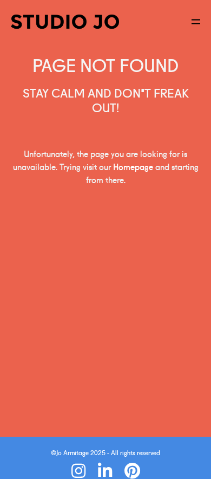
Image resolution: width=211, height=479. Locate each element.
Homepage (133, 166)
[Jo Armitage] (65, 22)
